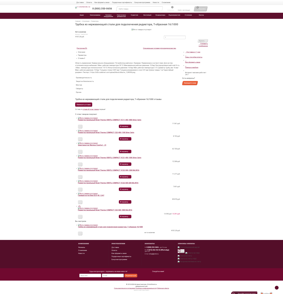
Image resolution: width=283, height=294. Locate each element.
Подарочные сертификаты (121, 256)
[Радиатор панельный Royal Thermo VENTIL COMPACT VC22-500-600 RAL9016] (88, 181)
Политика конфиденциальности (145, 288)
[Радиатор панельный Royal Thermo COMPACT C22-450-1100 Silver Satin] (88, 130)
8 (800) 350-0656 (152, 247)
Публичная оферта (163, 288)
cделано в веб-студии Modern (141, 290)
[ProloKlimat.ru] (82, 8)
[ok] (155, 276)
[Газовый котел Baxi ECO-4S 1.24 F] (88, 193)
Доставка (115, 247)
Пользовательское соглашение (124, 288)
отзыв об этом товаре (91, 109)
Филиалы (81, 247)
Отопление (85, 21)
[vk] (160, 276)
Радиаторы (95, 21)
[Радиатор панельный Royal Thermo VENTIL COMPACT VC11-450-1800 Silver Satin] (88, 118)
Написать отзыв (84, 104)
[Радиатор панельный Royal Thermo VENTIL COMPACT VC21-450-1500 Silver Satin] (88, 156)
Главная (77, 21)
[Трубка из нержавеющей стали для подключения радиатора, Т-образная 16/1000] (88, 225)
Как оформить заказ (119, 253)
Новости (81, 253)
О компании (82, 250)
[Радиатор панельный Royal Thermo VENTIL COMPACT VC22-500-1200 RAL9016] (88, 168)
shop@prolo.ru (154, 254)
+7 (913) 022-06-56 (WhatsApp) (157, 250)
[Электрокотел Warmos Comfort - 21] (88, 143)
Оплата (114, 250)
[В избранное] (80, 127)
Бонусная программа (119, 259)
